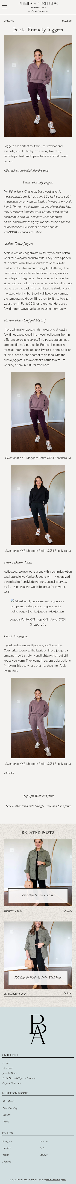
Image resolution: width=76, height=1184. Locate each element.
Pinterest (6, 1162)
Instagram (7, 1141)
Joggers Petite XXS (40, 458)
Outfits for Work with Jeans (38, 796)
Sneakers (61, 458)
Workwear (7, 1068)
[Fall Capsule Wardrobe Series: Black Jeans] (38, 988)
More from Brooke (15, 1093)
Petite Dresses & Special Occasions (19, 1078)
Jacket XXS (57, 619)
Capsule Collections (11, 1084)
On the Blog (10, 1055)
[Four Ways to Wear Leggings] (38, 905)
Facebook (6, 1148)
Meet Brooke (8, 1101)
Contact (6, 1115)
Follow (7, 1133)
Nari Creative (53, 1179)
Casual (5, 1063)
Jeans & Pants (9, 1073)
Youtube (43, 1155)
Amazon (44, 1141)
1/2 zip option (53, 339)
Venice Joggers (24, 253)
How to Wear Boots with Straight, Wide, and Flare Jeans (38, 806)
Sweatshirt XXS (15, 458)
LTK (42, 1148)
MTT (64, 1179)
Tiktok (5, 1155)
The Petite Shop (9, 1108)
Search (5, 1122)
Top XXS (42, 619)
